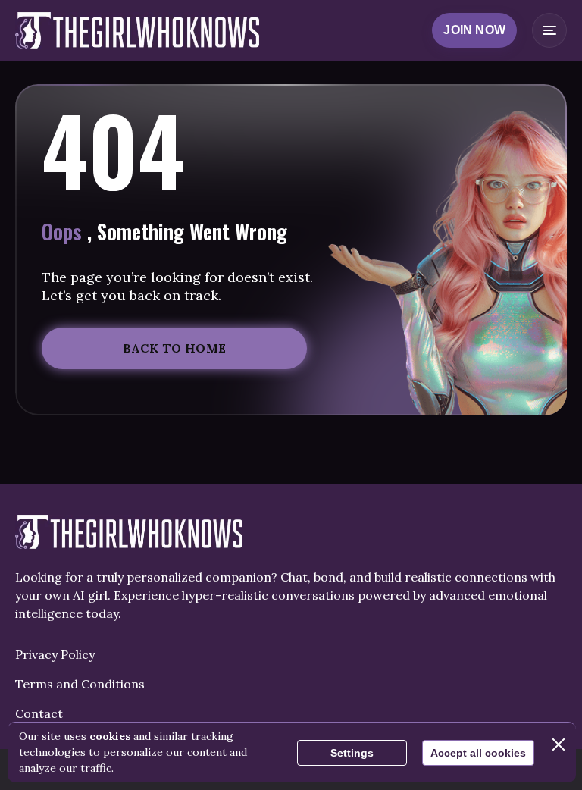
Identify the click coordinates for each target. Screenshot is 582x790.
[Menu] (549, 30)
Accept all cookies (478, 753)
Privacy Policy (55, 654)
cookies (109, 736)
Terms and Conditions (80, 683)
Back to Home (175, 348)
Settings (352, 753)
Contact (39, 713)
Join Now (474, 30)
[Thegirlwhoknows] (137, 30)
